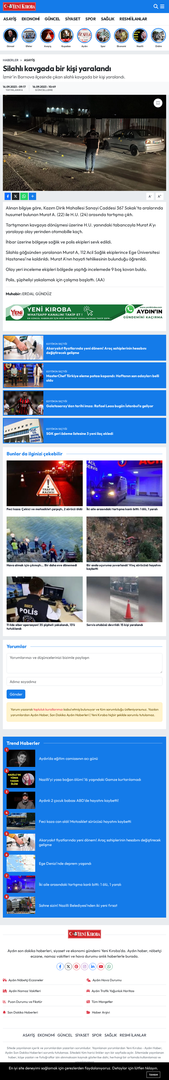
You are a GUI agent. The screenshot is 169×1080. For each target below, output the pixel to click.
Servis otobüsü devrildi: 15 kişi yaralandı (114, 625)
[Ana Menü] (162, 6)
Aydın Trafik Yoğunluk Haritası (113, 991)
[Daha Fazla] (32, 196)
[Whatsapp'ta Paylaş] (24, 196)
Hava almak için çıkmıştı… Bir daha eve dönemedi (42, 565)
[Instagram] (84, 966)
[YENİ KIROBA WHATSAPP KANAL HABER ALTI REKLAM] (86, 312)
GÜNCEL (52, 18)
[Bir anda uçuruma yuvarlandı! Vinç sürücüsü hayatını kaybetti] (124, 539)
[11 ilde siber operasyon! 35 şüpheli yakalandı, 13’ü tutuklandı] (45, 598)
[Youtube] (101, 966)
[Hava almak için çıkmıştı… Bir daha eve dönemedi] (45, 539)
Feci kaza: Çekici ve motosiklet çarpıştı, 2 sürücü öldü (45, 509)
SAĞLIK (107, 18)
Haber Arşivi (101, 1012)
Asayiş (29, 60)
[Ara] (156, 6)
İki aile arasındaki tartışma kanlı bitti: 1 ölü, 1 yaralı (122, 509)
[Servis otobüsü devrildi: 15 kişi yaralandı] (124, 598)
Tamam (153, 1074)
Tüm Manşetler (102, 1002)
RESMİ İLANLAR (133, 18)
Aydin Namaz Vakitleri (25, 991)
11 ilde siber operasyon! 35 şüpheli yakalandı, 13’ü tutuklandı (41, 627)
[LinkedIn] (92, 966)
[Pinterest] (76, 966)
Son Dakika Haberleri (22, 1012)
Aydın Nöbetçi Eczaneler (25, 980)
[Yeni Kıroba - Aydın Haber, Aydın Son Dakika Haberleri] (19, 6)
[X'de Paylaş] (15, 196)
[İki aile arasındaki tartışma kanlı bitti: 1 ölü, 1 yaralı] (124, 483)
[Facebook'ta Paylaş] (8, 196)
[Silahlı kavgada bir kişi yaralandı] (84, 143)
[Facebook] (60, 966)
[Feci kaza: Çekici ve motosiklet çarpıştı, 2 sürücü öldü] (45, 483)
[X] (68, 966)
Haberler (10, 60)
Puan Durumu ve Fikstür (25, 1002)
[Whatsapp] (109, 966)
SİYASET (72, 18)
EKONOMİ (31, 18)
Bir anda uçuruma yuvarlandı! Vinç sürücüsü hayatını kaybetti (123, 567)
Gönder (16, 694)
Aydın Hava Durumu (107, 980)
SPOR (90, 18)
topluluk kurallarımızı (48, 709)
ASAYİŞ (9, 18)
